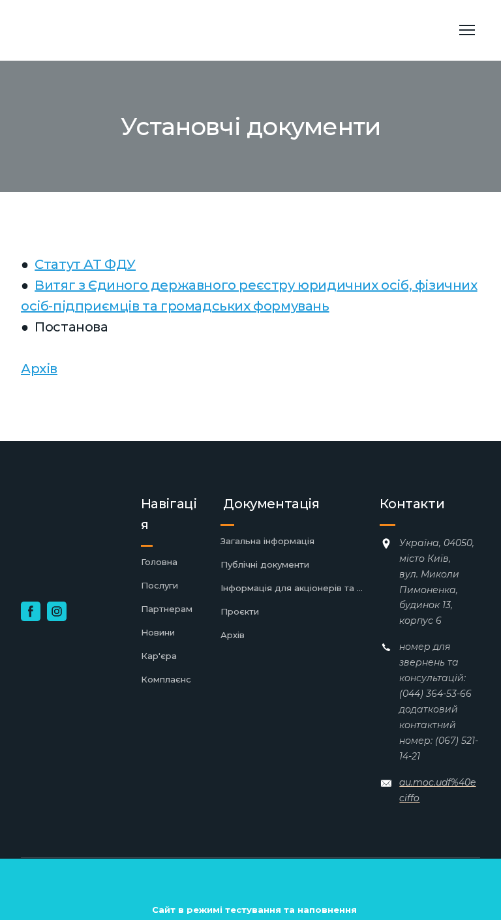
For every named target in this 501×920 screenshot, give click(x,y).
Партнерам (166, 609)
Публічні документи (264, 564)
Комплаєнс (166, 679)
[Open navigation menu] (467, 30)
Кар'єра (159, 656)
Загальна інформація (267, 541)
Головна (159, 562)
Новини (158, 632)
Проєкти (239, 611)
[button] (30, 611)
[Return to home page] (114, 30)
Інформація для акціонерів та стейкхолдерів (293, 588)
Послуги (159, 585)
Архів (39, 368)
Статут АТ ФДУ (85, 264)
